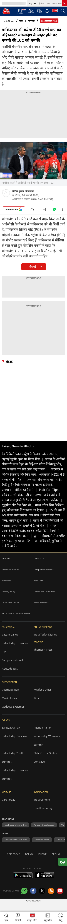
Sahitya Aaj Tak (11, 727)
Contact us (39, 558)
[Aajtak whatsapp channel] (24, 891)
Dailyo (29, 854)
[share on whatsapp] (62, 862)
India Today (58, 3)
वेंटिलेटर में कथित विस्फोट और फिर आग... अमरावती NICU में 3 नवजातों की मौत (33, 474)
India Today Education (15, 643)
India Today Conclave (15, 736)
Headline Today (43, 808)
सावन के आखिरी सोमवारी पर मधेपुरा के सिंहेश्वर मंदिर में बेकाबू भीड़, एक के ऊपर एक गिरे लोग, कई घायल (33, 464)
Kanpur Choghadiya (44, 824)
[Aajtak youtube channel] (60, 891)
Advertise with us (10, 569)
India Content (42, 799)
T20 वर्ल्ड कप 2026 (49, 21)
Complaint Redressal (44, 569)
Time (37, 698)
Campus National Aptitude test (12, 664)
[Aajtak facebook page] (33, 891)
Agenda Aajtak (42, 727)
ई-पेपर (41, 3)
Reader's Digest (43, 689)
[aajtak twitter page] (42, 891)
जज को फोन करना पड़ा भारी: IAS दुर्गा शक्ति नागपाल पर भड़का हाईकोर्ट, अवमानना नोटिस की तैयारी (32, 484)
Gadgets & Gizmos (13, 706)
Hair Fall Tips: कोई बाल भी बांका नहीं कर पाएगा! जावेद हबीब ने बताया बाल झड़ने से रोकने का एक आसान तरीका (32, 494)
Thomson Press (43, 649)
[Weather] (31, 12)
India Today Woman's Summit (47, 740)
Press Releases (41, 602)
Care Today (8, 799)
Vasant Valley (10, 634)
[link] (64, 3)
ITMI (4, 651)
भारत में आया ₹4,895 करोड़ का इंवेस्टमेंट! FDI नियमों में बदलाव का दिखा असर (30, 530)
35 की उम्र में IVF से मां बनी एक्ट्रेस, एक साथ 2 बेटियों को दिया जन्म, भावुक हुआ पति (33, 515)
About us (6, 558)
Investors (6, 580)
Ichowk (42, 854)
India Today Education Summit (15, 774)
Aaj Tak (32, 3)
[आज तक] (6, 11)
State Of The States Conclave (45, 757)
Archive (56, 854)
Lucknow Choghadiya (15, 824)
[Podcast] (39, 11)
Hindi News (8, 21)
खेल (21, 21)
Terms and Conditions (44, 591)
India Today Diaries (45, 634)
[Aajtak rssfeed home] (51, 891)
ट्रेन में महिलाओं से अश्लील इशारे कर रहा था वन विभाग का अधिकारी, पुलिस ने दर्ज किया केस (33, 540)
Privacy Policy (8, 591)
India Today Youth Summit (13, 757)
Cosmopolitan (10, 689)
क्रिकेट (31, 21)
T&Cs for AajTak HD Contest (16, 613)
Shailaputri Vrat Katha (15, 839)
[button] (60, 918)
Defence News (41, 839)
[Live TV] (55, 12)
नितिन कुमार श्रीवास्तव (23, 191)
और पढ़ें (32, 266)
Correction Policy (10, 602)
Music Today (9, 698)
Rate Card (38, 580)
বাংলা (48, 3)
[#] (54, 210)
